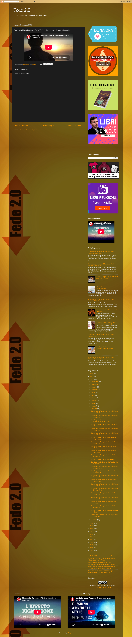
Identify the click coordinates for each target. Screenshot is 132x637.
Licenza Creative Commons (103, 587)
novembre (95, 384)
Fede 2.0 (21, 9)
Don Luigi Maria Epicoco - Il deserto (102, 459)
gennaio (94, 520)
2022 (92, 376)
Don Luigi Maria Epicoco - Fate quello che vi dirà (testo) (106, 323)
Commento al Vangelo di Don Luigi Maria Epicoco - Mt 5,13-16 (101, 300)
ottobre (94, 387)
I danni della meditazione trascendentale (104, 287)
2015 (92, 534)
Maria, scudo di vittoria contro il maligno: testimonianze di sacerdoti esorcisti (101, 571)
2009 (92, 550)
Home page (48, 125)
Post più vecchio (75, 125)
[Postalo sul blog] (46, 64)
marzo (94, 406)
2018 (92, 528)
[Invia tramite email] (44, 64)
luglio (93, 395)
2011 (91, 545)
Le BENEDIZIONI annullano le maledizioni (101, 556)
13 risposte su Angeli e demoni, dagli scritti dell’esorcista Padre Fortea (101, 559)
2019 (92, 526)
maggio (94, 400)
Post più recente (21, 125)
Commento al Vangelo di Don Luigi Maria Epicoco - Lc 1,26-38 (101, 264)
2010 (92, 547)
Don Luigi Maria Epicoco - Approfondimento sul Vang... (101, 420)
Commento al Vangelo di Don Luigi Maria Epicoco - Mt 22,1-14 (101, 252)
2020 (92, 523)
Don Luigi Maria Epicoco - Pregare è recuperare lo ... (103, 471)
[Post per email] (40, 64)
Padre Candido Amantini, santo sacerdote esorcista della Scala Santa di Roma (101, 567)
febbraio (94, 408)
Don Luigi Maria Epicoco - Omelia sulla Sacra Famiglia (107, 277)
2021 (92, 379)
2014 (92, 537)
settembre (95, 389)
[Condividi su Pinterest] (52, 64)
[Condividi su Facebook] (50, 64)
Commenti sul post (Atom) (28, 130)
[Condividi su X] (48, 64)
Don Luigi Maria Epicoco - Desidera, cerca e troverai (104, 347)
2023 (92, 374)
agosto (94, 392)
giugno (94, 398)
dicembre (95, 381)
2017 (92, 531)
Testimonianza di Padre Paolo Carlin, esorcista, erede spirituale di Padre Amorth (101, 563)
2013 (92, 539)
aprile (94, 403)
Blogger (69, 633)
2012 (92, 542)
